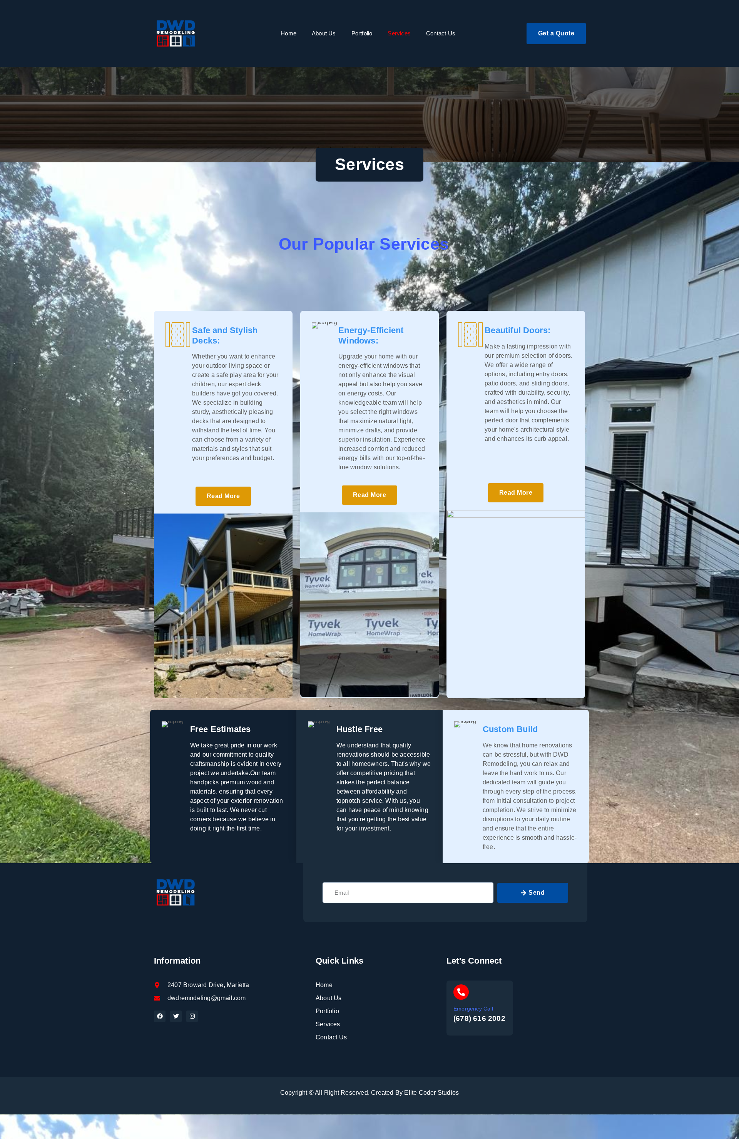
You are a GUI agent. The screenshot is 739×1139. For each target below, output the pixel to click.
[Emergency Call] (461, 992)
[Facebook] (160, 1016)
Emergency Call (473, 1009)
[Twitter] (176, 1016)
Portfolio (362, 33)
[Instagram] (192, 1016)
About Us (324, 33)
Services (399, 33)
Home (288, 33)
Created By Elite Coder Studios (415, 1092)
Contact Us (440, 33)
